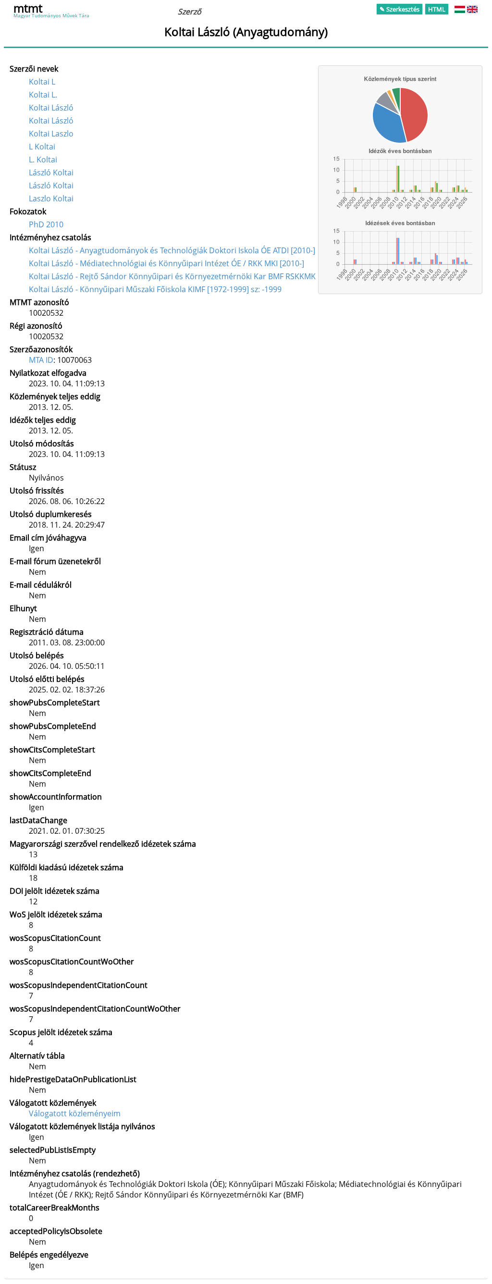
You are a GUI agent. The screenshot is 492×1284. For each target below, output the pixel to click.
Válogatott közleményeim (75, 1113)
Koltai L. (43, 94)
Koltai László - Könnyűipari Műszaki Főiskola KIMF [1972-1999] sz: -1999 (155, 289)
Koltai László (51, 107)
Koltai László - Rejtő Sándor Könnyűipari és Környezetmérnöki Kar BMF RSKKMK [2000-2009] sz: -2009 (210, 276)
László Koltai (51, 172)
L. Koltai (43, 159)
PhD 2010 (46, 224)
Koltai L (42, 81)
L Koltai (42, 146)
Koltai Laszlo (51, 133)
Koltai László (51, 120)
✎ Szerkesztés (399, 9)
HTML (436, 9)
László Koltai (51, 185)
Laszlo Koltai (51, 198)
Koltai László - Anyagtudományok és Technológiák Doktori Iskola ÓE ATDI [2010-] (172, 250)
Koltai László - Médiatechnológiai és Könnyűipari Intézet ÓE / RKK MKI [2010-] (166, 263)
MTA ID (41, 360)
